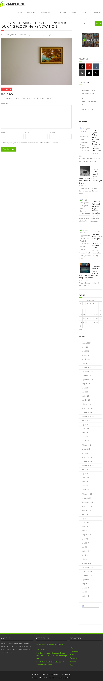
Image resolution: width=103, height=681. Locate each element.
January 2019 (86, 563)
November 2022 (87, 506)
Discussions (62, 13)
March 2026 (86, 359)
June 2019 (85, 543)
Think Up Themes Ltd (46, 678)
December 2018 (87, 567)
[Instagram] (82, 66)
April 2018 (85, 596)
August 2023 (86, 469)
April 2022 (85, 531)
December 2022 (87, 502)
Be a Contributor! (47, 13)
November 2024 (87, 408)
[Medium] (96, 73)
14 (94, 315)
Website (52, 132)
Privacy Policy (66, 674)
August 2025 (86, 384)
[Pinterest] (89, 66)
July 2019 (85, 539)
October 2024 (87, 412)
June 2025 (85, 388)
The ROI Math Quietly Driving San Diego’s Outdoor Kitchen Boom (96, 207)
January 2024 (86, 449)
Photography (74, 658)
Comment (4, 103)
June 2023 (85, 478)
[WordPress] (82, 73)
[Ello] (89, 73)
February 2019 (87, 559)
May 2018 (85, 592)
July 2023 (85, 473)
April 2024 (85, 437)
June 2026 (85, 351)
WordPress (66, 678)
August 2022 (86, 514)
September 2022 (88, 510)
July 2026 (85, 347)
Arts (71, 644)
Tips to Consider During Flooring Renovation (43, 35)
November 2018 (87, 571)
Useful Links (31, 13)
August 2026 (86, 343)
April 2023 (85, 486)
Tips (71, 665)
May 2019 (85, 547)
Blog (71, 648)
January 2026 (86, 367)
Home (20, 13)
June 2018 (85, 588)
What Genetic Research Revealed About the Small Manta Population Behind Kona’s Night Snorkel (51, 655)
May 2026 (85, 355)
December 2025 (87, 371)
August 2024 (86, 420)
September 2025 (88, 380)
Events (73, 13)
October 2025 (87, 376)
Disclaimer (55, 674)
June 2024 (85, 429)
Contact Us (85, 13)
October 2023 (87, 461)
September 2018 (88, 580)
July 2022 (85, 518)
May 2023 (85, 482)
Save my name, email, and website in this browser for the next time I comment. (31, 143)
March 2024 (86, 441)
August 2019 (86, 535)
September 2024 (88, 416)
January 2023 (86, 498)
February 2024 (87, 445)
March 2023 (86, 490)
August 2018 (86, 584)
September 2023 (88, 465)
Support (73, 661)
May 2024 (85, 433)
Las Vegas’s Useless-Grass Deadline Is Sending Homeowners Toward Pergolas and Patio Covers (96, 140)
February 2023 (87, 494)
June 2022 (85, 522)
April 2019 (85, 551)
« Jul (80, 329)
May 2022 (85, 527)
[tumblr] (96, 66)
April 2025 (85, 396)
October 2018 (87, 576)
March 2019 (86, 555)
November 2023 (87, 457)
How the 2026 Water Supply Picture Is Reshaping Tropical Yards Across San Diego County (97, 240)
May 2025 (85, 392)
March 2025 (86, 400)
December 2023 (87, 453)
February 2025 (87, 404)
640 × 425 (23, 35)
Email (27, 132)
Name (4, 132)
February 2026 (87, 363)
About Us (97, 13)
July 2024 (85, 425)
